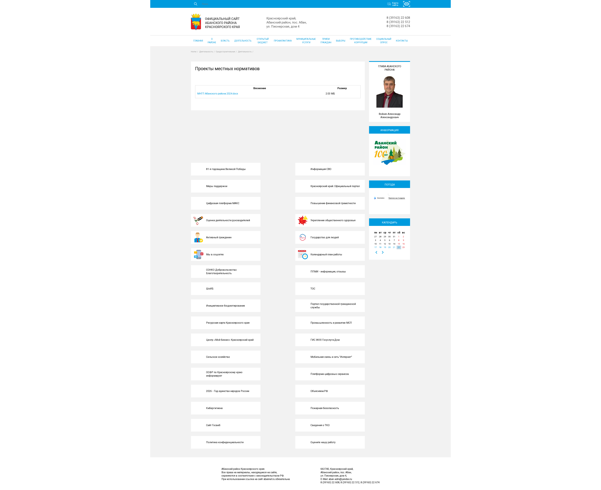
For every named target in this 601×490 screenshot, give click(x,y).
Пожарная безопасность (325, 408)
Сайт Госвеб (213, 425)
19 (385, 247)
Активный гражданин (218, 237)
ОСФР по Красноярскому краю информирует (224, 374)
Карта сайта (395, 4)
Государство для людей (325, 237)
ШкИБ (209, 288)
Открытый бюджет (263, 41)
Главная (198, 40)
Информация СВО (321, 169)
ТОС (313, 288)
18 (380, 247)
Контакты (402, 40)
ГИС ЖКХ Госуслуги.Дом (325, 339)
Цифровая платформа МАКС (222, 203)
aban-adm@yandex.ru (340, 479)
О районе (212, 41)
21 (394, 247)
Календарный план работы (326, 254)
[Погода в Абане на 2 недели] (396, 198)
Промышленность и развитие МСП (331, 322)
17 (375, 247)
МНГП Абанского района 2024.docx (217, 93)
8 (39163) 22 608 (398, 18)
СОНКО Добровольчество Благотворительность (221, 271)
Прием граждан (326, 41)
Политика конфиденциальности (225, 442)
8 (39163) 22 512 (398, 22)
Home (193, 51)
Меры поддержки (216, 186)
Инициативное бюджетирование (225, 305)
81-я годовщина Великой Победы (226, 169)
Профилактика (283, 40)
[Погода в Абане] (389, 195)
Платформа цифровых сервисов (330, 374)
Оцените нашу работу (323, 442)
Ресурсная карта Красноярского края (227, 322)
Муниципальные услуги (306, 41)
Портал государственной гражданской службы (333, 305)
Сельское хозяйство (218, 356)
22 (399, 247)
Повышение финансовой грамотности (333, 203)
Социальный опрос (383, 41)
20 (389, 247)
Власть (225, 40)
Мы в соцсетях (215, 254)
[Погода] (379, 198)
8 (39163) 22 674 (398, 26)
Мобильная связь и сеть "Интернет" (331, 356)
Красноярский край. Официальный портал (335, 186)
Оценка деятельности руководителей (228, 220)
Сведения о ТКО (320, 425)
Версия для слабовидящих (406, 4)
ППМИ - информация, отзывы (328, 271)
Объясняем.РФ (319, 391)
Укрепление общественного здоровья (333, 220)
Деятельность (243, 40)
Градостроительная (225, 51)
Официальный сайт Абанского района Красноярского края (222, 23)
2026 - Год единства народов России (227, 391)
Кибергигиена (214, 408)
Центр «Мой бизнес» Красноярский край (230, 339)
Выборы (340, 40)
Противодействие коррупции (361, 41)
